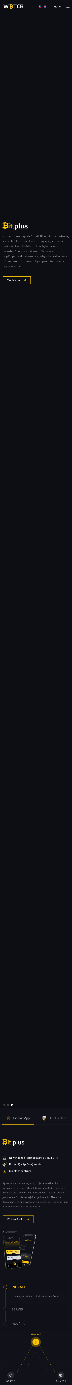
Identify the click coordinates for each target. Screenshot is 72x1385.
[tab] (36, 1287)
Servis (17, 1309)
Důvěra (18, 1324)
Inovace (19, 1287)
